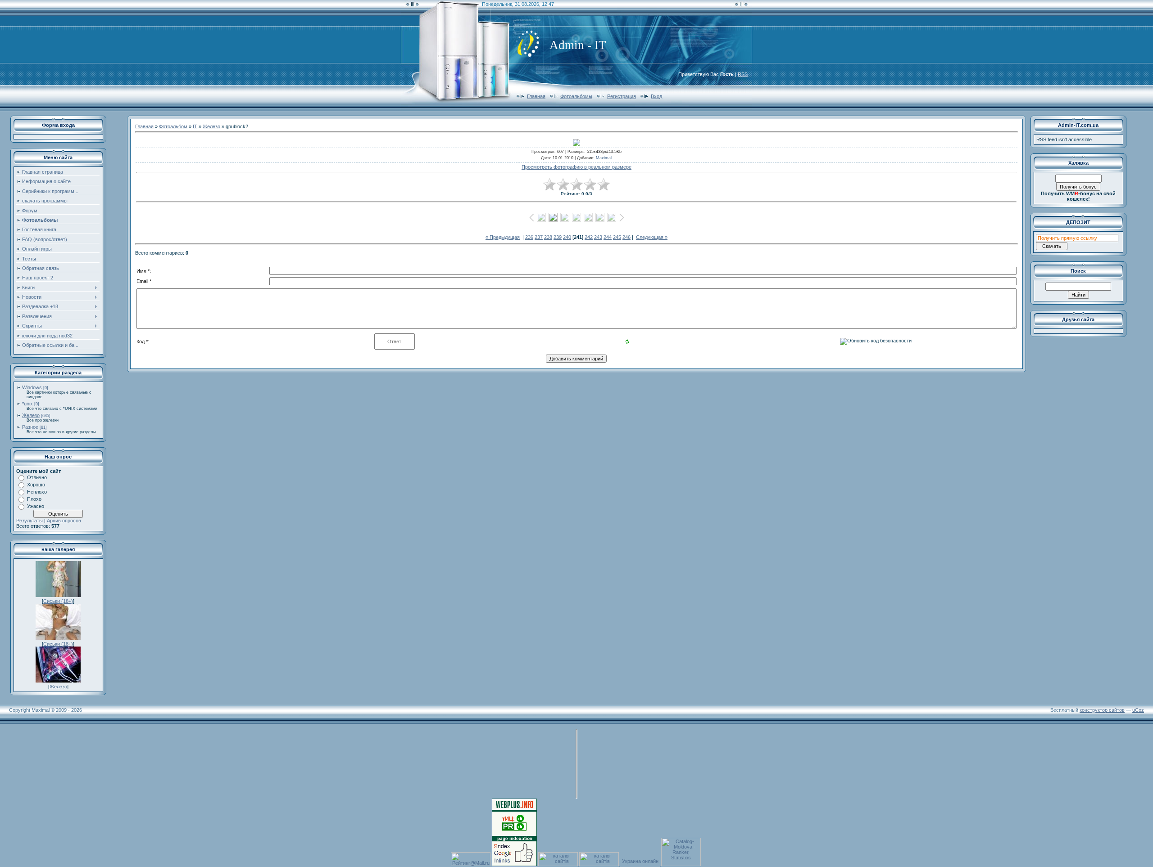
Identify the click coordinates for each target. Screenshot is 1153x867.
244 (608, 237)
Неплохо (37, 491)
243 (598, 237)
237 (539, 237)
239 (558, 237)
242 (589, 237)
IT (195, 126)
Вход (656, 96)
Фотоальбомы (576, 96)
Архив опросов (64, 520)
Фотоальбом (173, 126)
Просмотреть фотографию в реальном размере (576, 167)
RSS (743, 74)
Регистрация (621, 96)
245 (617, 237)
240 (567, 237)
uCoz (1138, 710)
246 (626, 237)
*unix (27, 403)
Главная (536, 96)
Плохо (34, 499)
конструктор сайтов (1102, 710)
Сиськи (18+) (58, 601)
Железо (31, 415)
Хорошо (36, 484)
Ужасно (35, 506)
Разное (30, 427)
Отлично (37, 477)
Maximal (604, 158)
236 (529, 237)
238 (548, 237)
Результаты (29, 520)
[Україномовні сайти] (558, 864)
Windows (32, 387)
